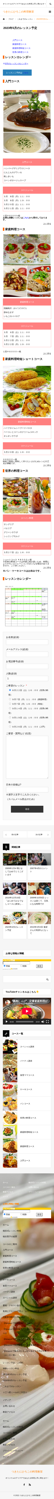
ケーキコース (9, 1280)
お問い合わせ (34, 1187)
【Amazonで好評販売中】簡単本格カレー (22, 1339)
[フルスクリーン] (47, 1021)
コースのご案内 (9, 1187)
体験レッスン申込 (11, 1368)
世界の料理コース (20, 52)
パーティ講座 (9, 1292)
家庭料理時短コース (21, 48)
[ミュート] (42, 1021)
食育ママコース (10, 1286)
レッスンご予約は (17, 73)
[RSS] (30, 1484)
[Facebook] (24, 1484)
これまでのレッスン (12, 1386)
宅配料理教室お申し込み (14, 1317)
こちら (26, 218)
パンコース (8, 1274)
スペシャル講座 (10, 1298)
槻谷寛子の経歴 (10, 1236)
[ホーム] (4, 19)
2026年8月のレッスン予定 (15, 1380)
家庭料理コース (19, 44)
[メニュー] (49, 11)
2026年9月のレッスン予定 (15, 1374)
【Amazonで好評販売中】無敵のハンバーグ (23, 1323)
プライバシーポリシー (37, 1192)
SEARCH (50, 3)
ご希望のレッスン (15, 685)
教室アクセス (8, 1192)
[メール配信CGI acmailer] (14, 969)
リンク (5, 1197)
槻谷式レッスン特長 (12, 1231)
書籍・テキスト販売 (12, 1305)
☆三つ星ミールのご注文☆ (15, 1392)
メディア (7, 1400)
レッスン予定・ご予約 (13, 1363)
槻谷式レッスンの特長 (37, 1183)
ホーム (5, 1183)
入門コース (17, 40)
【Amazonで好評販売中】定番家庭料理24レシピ (25, 1345)
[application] (27, 1011)
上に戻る (47, 224)
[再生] (6, 1021)
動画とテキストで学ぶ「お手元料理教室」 (22, 1311)
